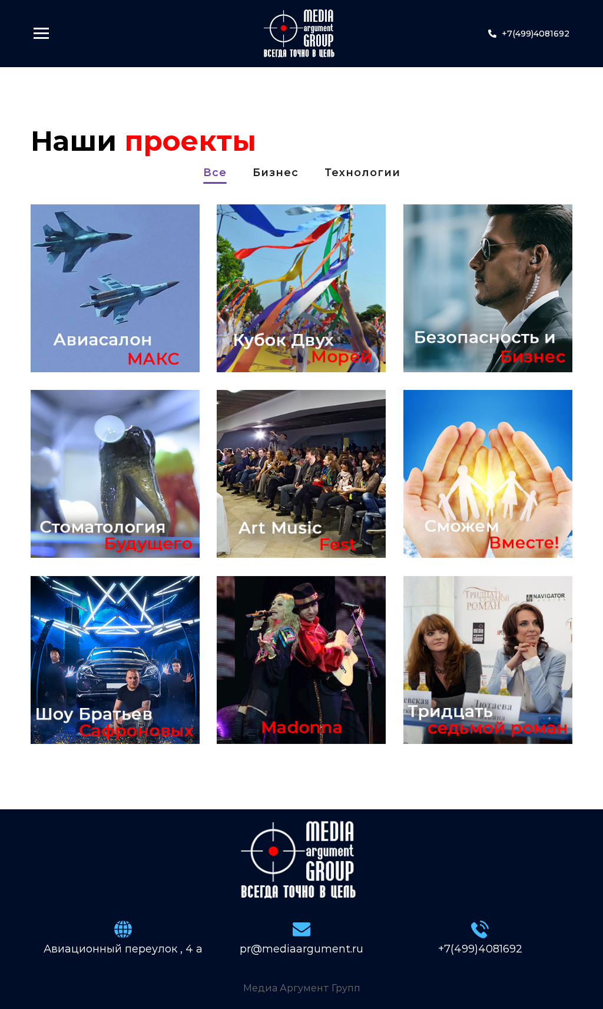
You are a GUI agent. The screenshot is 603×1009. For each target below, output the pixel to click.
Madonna (273, 713)
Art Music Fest (291, 527)
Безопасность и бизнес (484, 318)
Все (215, 173)
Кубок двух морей (280, 333)
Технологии (362, 173)
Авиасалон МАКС (94, 333)
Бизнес (276, 173)
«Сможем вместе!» (460, 519)
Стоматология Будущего (105, 519)
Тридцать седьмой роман (483, 705)
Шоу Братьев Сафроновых (102, 705)
